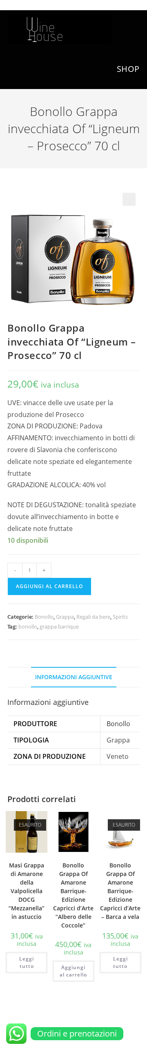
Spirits (120, 616)
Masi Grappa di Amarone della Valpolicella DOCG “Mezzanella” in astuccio (27, 891)
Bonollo (44, 616)
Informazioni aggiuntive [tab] (73, 677)
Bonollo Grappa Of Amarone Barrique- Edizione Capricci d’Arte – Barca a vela (120, 891)
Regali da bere (93, 616)
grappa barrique (59, 626)
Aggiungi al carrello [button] (73, 971)
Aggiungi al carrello (49, 586)
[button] (129, 199)
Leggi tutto (26, 962)
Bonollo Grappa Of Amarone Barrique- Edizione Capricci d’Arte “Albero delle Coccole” (73, 895)
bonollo (27, 626)
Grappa (65, 616)
